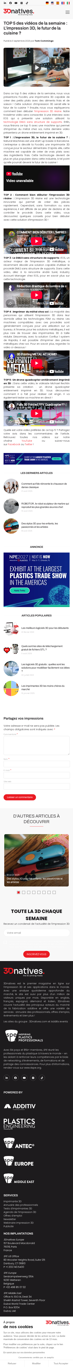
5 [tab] (38, 892)
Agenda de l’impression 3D (20, 1212)
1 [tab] (18, 892)
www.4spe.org (32, 1067)
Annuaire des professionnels (21, 1205)
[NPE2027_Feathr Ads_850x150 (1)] (37, 459)
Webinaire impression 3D (19, 1222)
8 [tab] (54, 892)
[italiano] (68, 3)
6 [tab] (43, 892)
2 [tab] (23, 892)
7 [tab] (49, 892)
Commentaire (11, 734)
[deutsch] (47, 3)
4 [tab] (33, 892)
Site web (7, 781)
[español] (57, 3)
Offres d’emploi (13, 1215)
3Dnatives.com (38, 1021)
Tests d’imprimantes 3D (18, 1208)
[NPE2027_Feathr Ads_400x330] (37, 580)
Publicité (9, 1226)
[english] (52, 3)
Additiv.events (59, 1021)
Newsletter (10, 1219)
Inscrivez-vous (36, 954)
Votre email (14, 933)
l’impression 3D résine (47, 111)
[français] (63, 3)
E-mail (7, 770)
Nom (6, 759)
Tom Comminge (44, 41)
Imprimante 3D (13, 1201)
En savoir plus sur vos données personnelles (24, 1352)
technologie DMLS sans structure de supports (33, 122)
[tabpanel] (36, 860)
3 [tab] (28, 892)
